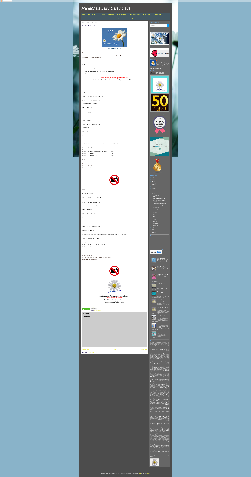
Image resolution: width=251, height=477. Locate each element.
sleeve (161, 440)
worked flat (152, 455)
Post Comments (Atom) (92, 352)
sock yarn (164, 441)
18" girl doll (152, 342)
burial (168, 363)
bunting (164, 363)
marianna (160, 60)
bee (167, 356)
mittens (165, 417)
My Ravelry (102, 14)
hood (152, 407)
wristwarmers (161, 455)
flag (162, 394)
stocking (153, 444)
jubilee (158, 409)
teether (165, 446)
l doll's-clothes (163, 412)
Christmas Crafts (157, 14)
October (154, 209)
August (154, 212)
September (155, 210)
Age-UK (163, 344)
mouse (163, 419)
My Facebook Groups (135, 14)
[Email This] (91, 308)
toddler (156, 447)
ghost (165, 398)
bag (159, 354)
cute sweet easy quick (159, 379)
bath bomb (162, 355)
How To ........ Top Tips (130, 18)
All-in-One (152, 345)
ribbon (155, 436)
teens (161, 446)
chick (163, 369)
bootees (167, 361)
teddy (154, 446)
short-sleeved (165, 438)
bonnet (158, 361)
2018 (153, 191)
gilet (167, 399)
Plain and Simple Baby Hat (162, 323)
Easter (166, 387)
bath (158, 355)
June (154, 216)
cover (153, 375)
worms (157, 455)
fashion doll (156, 392)
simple (163, 439)
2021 (153, 186)
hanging (158, 403)
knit (94, 310)
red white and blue (155, 435)
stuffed (153, 445)
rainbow (160, 434)
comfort (166, 373)
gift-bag (164, 399)
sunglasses (157, 445)
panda (167, 424)
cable (155, 366)
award (157, 349)
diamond (166, 380)
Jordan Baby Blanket (161, 258)
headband (158, 406)
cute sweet (152, 379)
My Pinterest (111, 14)
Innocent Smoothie (162, 408)
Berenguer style (157, 357)
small (165, 440)
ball (163, 354)
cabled (158, 366)
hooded (156, 407)
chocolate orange (159, 370)
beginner (151, 357)
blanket (157, 358)
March (154, 221)
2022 (153, 184)
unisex (158, 451)
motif (159, 419)
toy (159, 448)
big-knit (165, 357)
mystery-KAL (165, 420)
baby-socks (152, 354)
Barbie (167, 354)
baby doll (163, 350)
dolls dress (152, 385)
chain (152, 368)
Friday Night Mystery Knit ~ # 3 (159, 198)
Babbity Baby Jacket (161, 283)
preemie (161, 429)
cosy (168, 374)
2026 (153, 177)
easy (163, 388)
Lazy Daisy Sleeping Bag (158, 205)
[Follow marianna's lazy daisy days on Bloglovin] (156, 253)
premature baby (157, 431)
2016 (153, 227)
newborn (159, 423)
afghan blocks (158, 344)
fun (154, 395)
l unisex (168, 412)
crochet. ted (166, 376)
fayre (155, 393)
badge (156, 354)
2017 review (155, 196)
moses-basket (154, 419)
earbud (153, 387)
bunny (160, 363)
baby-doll (157, 353)
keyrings (151, 411)
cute (165, 378)
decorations (162, 380)
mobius (164, 418)
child (166, 369)
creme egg (166, 375)
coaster (153, 373)
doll (157, 383)
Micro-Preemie (158, 417)
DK (151, 382)
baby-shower (164, 353)
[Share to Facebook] (95, 308)
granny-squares (159, 402)
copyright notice (152, 374)
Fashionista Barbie (163, 392)
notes (167, 423)
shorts (151, 439)
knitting (163, 411)
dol (154, 383)
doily (151, 383)
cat (163, 367)
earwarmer (161, 387)
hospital (164, 407)
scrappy (156, 437)
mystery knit (98, 310)
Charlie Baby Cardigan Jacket (163, 315)
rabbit (157, 434)
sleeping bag (157, 440)
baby (161, 349)
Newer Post (85, 349)
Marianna (161, 416)
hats (151, 406)
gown (163, 401)
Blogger (148, 473)
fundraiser (166, 395)
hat (166, 404)
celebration (167, 367)
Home (83, 14)
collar (157, 373)
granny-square (152, 402)
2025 (153, 179)
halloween (166, 402)
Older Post (144, 349)
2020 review (167, 343)
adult (153, 344)
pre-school (156, 429)
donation (156, 386)
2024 (153, 181)
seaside (164, 437)
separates (155, 438)
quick (153, 434)
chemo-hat (159, 369)
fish (160, 394)
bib (161, 357)
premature (167, 430)
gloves (160, 401)
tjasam (140, 473)
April (154, 219)
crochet (152, 376)
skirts (167, 439)
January (154, 225)
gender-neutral (158, 398)
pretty (156, 432)
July (154, 214)
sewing (160, 438)
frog (151, 395)
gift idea (158, 399)
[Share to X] (93, 308)
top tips (165, 447)
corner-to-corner (159, 374)
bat (155, 355)
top (161, 447)
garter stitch (157, 396)
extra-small (158, 391)
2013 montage (157, 342)
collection (161, 373)
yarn (151, 456)
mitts (160, 418)
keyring (167, 409)
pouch (151, 429)
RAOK (168, 434)
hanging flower (152, 404)
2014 (153, 230)
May (154, 218)
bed (164, 356)
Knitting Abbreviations (87, 18)
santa (167, 436)
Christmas (166, 370)
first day (157, 394)
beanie (157, 356)
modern (167, 418)
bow (151, 363)
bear (161, 356)
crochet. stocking (160, 376)
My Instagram (146, 14)
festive (162, 393)
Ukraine (153, 451)
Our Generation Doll (162, 424)
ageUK (167, 344)
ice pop (157, 408)
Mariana (156, 416)
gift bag (154, 399)
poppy (162, 428)
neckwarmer (152, 423)
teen (157, 446)
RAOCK (164, 434)
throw (168, 446)
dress (168, 386)
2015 (153, 229)
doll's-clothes (158, 384)
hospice (160, 407)
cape (168, 366)
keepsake (162, 409)
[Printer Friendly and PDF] (86, 309)
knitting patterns (156, 412)
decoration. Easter (156, 380)
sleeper (151, 440)
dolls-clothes (158, 385)
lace (152, 413)
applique (159, 347)
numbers (151, 424)
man (151, 416)
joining (154, 409)
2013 (153, 232)
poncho (158, 428)
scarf (151, 437)
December (155, 195)
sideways (159, 439)
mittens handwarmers (153, 418)
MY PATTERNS (92, 14)
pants (155, 425)
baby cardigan (157, 350)
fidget (167, 393)
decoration (166, 379)
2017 (153, 193)
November (155, 207)
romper (162, 436)
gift (168, 398)
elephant (151, 391)
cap (165, 366)
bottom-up (166, 362)
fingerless (152, 394)
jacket (167, 408)
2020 (153, 188)
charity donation (163, 368)
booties (153, 362)
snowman (159, 441)
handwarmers (152, 403)
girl (153, 401)
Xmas (167, 455)
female (159, 393)
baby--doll (151, 353)
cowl (157, 375)
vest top (158, 452)
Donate (110, 18)
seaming (160, 437)
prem (156, 430)
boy (154, 363)
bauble (167, 355)
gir (150, 401)
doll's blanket (163, 383)
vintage (162, 452)
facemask (166, 391)
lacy (156, 413)
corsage (164, 374)
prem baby (161, 430)
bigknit (153, 358)
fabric (162, 391)
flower (166, 394)
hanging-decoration (160, 404)
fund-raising (160, 395)
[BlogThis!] (92, 308)
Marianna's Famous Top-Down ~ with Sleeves (162, 292)
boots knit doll (160, 362)
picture (155, 427)
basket (151, 355)
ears (157, 387)
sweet (167, 445)
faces (151, 392)
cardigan (156, 367)
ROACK (158, 436)
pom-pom (153, 428)
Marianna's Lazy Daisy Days (105, 8)
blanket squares (165, 358)
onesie (155, 424)
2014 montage (164, 342)
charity (156, 368)
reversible (166, 435)
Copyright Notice (101, 18)
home (168, 406)
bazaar (151, 356)
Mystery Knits (118, 18)
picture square (160, 427)
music (167, 419)
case (161, 367)
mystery (151, 420)
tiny (152, 447)
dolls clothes (164, 384)
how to (152, 408)
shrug (155, 439)
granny (167, 401)
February (155, 223)
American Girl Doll (160, 345)
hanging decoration (165, 403)
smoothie (155, 441)
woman (165, 453)
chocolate (152, 370)
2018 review (162, 343)
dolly (163, 385)
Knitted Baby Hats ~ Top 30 (162, 307)
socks (168, 441)
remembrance (161, 435)
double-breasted (162, 386)
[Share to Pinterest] (96, 308)
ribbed (151, 436)
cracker (161, 375)
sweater (162, 445)
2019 (153, 190)
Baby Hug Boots (160, 266)
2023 (153, 182)
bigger (168, 357)
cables (162, 366)
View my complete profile (155, 68)
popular (166, 428)
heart (164, 406)
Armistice (153, 349)
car (152, 367)
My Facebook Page (121, 14)
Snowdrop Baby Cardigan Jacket (159, 203)
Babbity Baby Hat (160, 299)
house (168, 407)
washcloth (167, 452)
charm (155, 369)
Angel (166, 345)
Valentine (166, 451)
